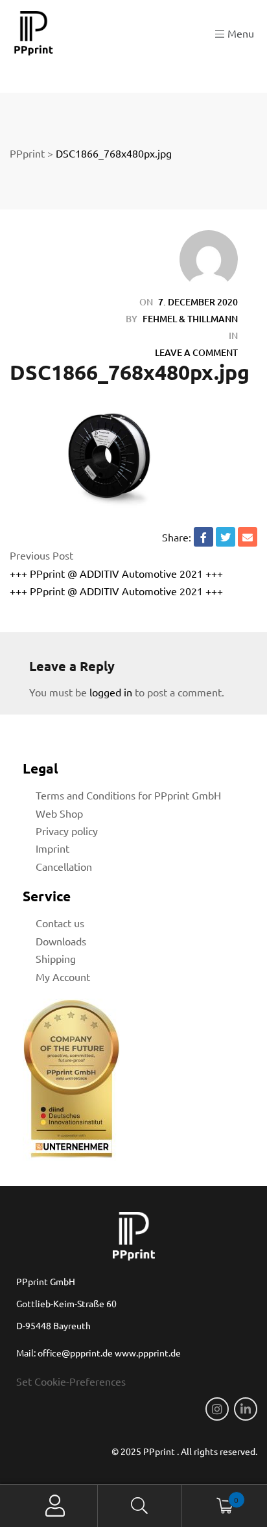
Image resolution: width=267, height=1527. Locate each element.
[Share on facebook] (203, 537)
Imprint (52, 848)
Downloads (61, 940)
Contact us (60, 922)
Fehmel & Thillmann (190, 319)
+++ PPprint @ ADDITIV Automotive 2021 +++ (116, 573)
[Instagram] (217, 1409)
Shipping (56, 958)
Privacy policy (67, 830)
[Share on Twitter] (225, 537)
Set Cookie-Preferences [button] (71, 1381)
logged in (110, 691)
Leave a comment (196, 352)
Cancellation (64, 866)
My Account (63, 976)
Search (140, 1506)
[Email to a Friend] (247, 537)
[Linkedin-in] (245, 1409)
